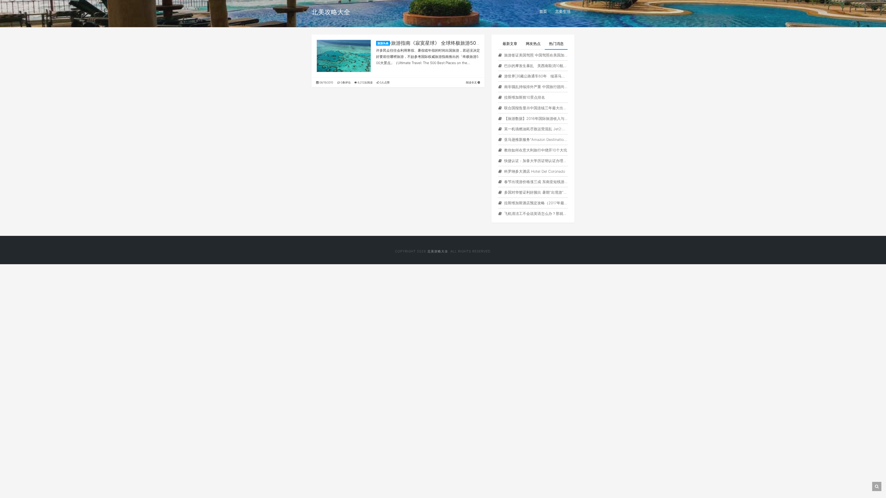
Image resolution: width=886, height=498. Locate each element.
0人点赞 (384, 82)
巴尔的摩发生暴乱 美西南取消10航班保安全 (535, 65)
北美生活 (563, 11)
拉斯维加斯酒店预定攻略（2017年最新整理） (535, 203)
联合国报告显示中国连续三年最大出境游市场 (535, 108)
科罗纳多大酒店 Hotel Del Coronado (534, 171)
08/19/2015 (326, 82)
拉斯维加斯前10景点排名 (524, 97)
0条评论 (345, 82)
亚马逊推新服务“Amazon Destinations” (535, 139)
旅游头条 (383, 43)
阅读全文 (472, 82)
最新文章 (510, 43)
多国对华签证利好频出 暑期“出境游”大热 (535, 192)
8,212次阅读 (365, 82)
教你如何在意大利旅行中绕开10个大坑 (535, 150)
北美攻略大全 (330, 12)
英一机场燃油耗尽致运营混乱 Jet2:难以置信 (535, 129)
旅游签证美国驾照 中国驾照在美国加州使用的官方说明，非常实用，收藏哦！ (535, 55)
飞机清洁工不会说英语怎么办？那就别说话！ (535, 213)
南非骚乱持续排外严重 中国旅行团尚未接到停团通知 (535, 86)
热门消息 (556, 43)
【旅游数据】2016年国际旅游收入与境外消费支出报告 (535, 118)
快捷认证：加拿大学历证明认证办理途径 (535, 160)
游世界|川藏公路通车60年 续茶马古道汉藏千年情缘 (535, 76)
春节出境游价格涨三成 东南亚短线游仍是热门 (535, 181)
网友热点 (533, 43)
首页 (543, 11)
